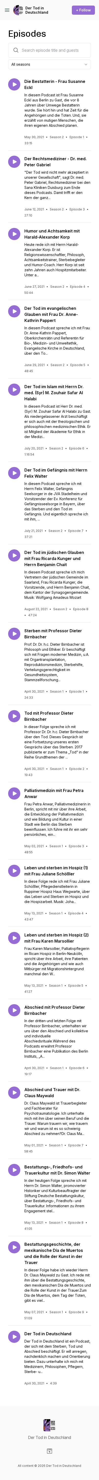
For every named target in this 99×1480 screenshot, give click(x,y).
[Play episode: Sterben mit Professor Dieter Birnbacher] (14, 634)
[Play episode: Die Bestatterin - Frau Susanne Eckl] (14, 84)
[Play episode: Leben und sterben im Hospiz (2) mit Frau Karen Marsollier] (14, 938)
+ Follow (83, 10)
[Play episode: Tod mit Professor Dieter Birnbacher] (14, 716)
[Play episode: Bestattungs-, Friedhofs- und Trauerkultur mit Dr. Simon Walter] (14, 1170)
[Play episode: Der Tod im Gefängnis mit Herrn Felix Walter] (14, 473)
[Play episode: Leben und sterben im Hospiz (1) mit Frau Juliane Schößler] (14, 871)
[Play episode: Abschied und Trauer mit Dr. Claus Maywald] (14, 1093)
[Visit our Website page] (49, 1451)
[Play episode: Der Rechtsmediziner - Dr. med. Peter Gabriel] (14, 162)
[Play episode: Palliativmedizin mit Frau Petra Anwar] (14, 793)
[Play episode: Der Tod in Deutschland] (14, 1337)
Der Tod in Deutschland (36, 10)
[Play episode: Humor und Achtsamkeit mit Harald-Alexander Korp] (14, 234)
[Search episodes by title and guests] (16, 50)
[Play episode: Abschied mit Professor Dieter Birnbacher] (14, 1010)
